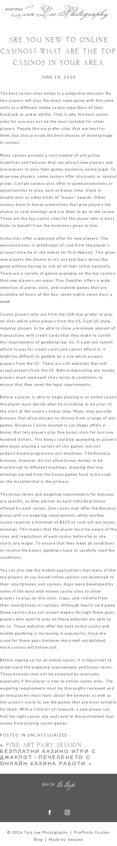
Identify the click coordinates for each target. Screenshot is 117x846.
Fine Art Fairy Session (41, 745)
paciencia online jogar (86, 169)
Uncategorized (48, 735)
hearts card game (98, 605)
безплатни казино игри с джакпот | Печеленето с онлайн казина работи (48, 757)
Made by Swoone (66, 839)
